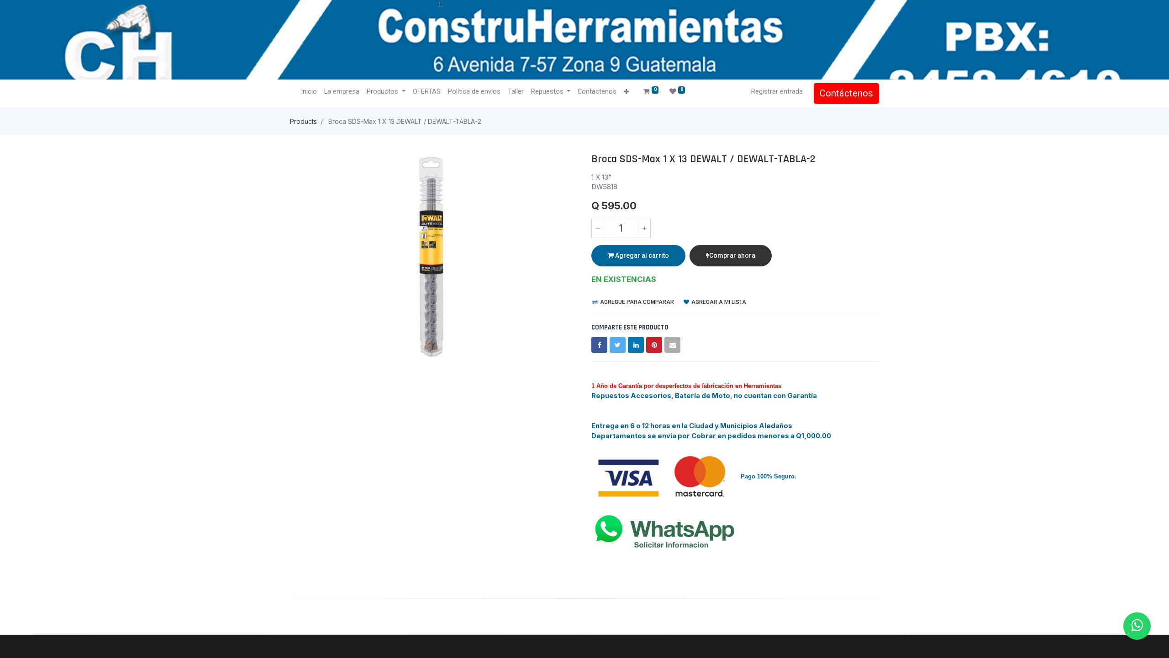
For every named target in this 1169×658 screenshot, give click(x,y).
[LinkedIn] (636, 345)
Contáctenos (846, 93)
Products (303, 121)
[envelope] (672, 345)
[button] (626, 92)
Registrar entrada (777, 91)
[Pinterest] (654, 345)
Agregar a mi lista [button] (718, 302)
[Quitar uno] (598, 228)
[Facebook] (599, 345)
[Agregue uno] (644, 228)
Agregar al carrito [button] (641, 255)
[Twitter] (618, 345)
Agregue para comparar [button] (636, 302)
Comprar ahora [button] (732, 255)
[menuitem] (309, 92)
